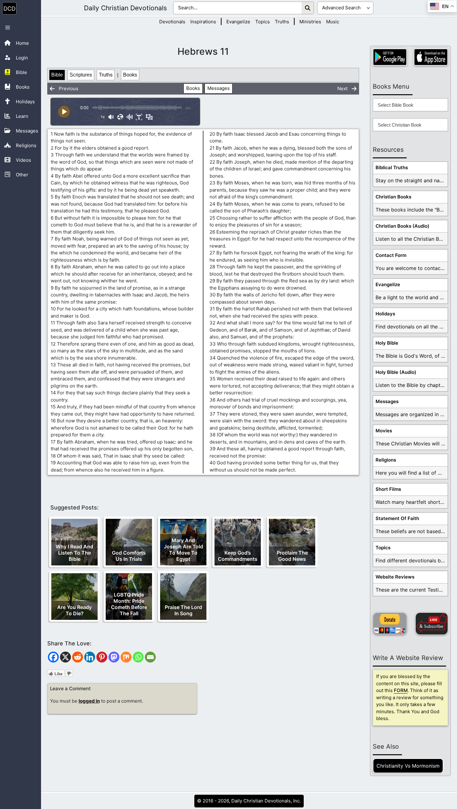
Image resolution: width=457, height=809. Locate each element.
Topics (262, 22)
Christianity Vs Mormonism (408, 766)
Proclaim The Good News (292, 556)
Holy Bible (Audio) (396, 372)
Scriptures (81, 74)
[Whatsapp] (138, 657)
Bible (57, 74)
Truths (282, 22)
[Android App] (390, 57)
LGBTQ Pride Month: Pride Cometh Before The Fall (129, 604)
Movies (384, 431)
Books (130, 74)
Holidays (385, 314)
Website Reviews (395, 577)
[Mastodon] (113, 657)
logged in (89, 701)
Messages (218, 88)
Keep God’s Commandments (237, 556)
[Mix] (126, 657)
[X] (65, 657)
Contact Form (391, 255)
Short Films (388, 489)
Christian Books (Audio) (402, 226)
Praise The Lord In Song (183, 610)
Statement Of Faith (397, 518)
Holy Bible (387, 343)
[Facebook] (53, 657)
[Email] (150, 657)
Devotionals (172, 22)
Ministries (310, 22)
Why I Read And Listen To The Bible (74, 552)
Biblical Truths (392, 167)
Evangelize (238, 22)
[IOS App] (431, 57)
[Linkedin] (89, 657)
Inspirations (203, 22)
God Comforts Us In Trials (129, 556)
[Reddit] (77, 657)
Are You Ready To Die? (74, 610)
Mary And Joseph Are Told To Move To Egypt (183, 549)
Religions (386, 460)
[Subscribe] (431, 623)
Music (332, 22)
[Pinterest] (101, 657)
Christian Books (393, 197)
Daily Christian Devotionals (125, 8)
